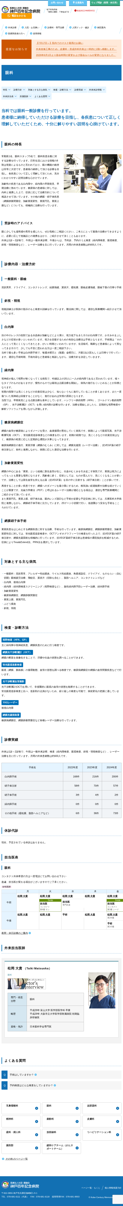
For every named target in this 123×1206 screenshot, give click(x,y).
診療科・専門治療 (55, 27)
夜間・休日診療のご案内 (15, 933)
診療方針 (18, 90)
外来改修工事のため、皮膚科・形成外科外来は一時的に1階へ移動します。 (76, 49)
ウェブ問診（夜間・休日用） (105, 2)
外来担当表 (8, 96)
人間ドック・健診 (80, 27)
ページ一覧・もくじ (90, 1188)
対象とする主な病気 (37, 90)
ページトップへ (108, 1202)
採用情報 (37, 33)
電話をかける (19, 15)
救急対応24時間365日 (85, 11)
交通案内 (79, 2)
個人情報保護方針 (113, 1188)
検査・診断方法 (60, 90)
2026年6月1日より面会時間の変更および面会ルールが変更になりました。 (76, 55)
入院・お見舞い (32, 27)
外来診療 (12, 27)
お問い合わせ (57, 2)
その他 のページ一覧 (16, 1159)
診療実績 (78, 90)
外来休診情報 (95, 90)
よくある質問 (40, 96)
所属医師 (24, 96)
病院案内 (101, 27)
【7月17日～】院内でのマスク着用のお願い (59, 43)
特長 (5, 90)
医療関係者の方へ (16, 33)
